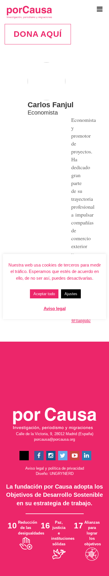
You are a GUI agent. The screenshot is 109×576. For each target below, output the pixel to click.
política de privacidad (66, 468)
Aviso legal (34, 468)
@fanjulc (81, 320)
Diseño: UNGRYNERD (55, 473)
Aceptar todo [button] (44, 294)
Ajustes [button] (71, 294)
